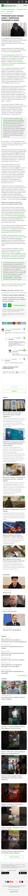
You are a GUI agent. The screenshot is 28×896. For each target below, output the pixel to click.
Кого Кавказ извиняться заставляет (15, 258)
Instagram (11, 276)
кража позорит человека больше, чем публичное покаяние (13, 120)
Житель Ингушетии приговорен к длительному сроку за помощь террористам (12, 414)
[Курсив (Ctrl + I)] (7, 372)
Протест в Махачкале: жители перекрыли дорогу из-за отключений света (13, 752)
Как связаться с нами (11, 870)
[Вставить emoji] (16, 372)
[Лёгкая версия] (7, 1)
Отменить (14, 391)
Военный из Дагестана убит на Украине (12, 660)
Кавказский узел (11, 55)
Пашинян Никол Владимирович (12, 630)
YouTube (19, 279)
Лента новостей (10, 11)
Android (20, 262)
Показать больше (14, 857)
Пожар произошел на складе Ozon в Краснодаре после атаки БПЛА (11, 665)
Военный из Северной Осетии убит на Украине (14, 510)
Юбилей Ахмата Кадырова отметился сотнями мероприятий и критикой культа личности (14, 443)
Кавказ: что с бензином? (9, 9)
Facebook (5, 276)
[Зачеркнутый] (13, 372)
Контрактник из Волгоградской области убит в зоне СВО (12, 654)
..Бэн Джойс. (17, 338)
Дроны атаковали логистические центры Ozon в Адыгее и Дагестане (13, 536)
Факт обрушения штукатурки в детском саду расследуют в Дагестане (13, 560)
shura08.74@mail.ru (16, 329)
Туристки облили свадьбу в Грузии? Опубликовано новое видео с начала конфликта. (11, 777)
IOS (23, 262)
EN (4, 1)
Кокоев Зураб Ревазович (10, 611)
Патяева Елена (7, 593)
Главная (3, 11)
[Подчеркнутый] (10, 372)
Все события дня (22, 675)
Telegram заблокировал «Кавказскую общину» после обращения (11, 805)
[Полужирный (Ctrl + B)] (4, 372)
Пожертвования (23, 870)
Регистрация (14, 387)
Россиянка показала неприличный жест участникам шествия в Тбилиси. (12, 852)
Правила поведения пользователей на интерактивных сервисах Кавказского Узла (14, 886)
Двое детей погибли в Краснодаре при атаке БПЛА (12, 672)
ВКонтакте (17, 276)
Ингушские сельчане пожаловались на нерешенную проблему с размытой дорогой (14, 479)
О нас (2, 870)
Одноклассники (7, 277)
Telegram (17, 269)
